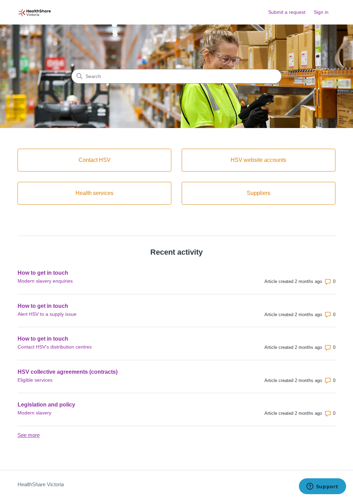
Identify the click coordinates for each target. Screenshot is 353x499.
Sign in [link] (321, 12)
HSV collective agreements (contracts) (68, 372)
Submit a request (286, 12)
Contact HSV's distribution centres (55, 347)
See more (29, 435)
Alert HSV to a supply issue (47, 314)
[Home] (35, 12)
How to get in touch (43, 273)
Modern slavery (34, 412)
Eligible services (35, 380)
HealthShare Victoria (41, 484)
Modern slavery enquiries (45, 281)
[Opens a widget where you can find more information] (322, 487)
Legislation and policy (46, 405)
